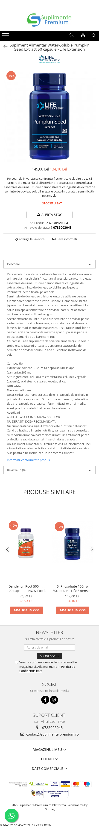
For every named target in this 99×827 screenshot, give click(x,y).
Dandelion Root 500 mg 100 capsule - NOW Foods (26, 588)
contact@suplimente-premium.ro (52, 734)
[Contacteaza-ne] (71, 35)
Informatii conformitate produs (28, 460)
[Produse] (6, 36)
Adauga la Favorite (31, 239)
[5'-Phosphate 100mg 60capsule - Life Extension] (72, 542)
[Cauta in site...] (94, 35)
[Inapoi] (3, 46)
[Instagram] (54, 700)
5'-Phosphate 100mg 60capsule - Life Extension (72, 588)
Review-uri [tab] (16, 470)
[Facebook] (45, 700)
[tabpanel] (49, 116)
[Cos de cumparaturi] (83, 35)
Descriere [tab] (13, 264)
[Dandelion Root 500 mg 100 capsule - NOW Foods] (26, 542)
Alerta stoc (51, 214)
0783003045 (52, 727)
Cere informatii (66, 239)
